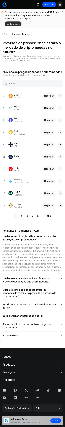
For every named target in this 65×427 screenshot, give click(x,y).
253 (49, 216)
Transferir (56, 420)
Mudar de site (13, 24)
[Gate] (4, 4)
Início (5, 34)
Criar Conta (49, 4)
